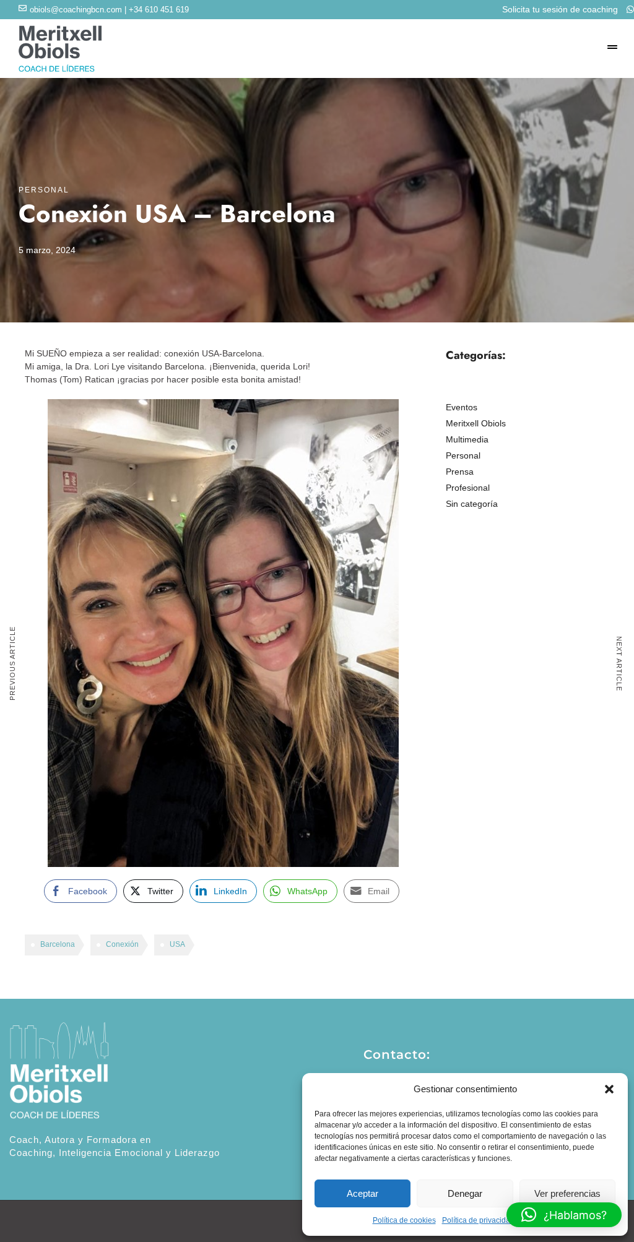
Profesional (468, 488)
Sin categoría (472, 504)
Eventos (461, 407)
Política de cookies (404, 1220)
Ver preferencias (567, 1193)
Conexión (122, 944)
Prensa (460, 472)
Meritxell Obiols (476, 423)
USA (177, 944)
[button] (609, 1089)
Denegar (465, 1193)
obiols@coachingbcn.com (76, 9)
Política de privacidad (478, 1220)
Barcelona (57, 944)
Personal (44, 190)
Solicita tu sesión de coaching (561, 9)
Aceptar (362, 1193)
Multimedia (467, 439)
